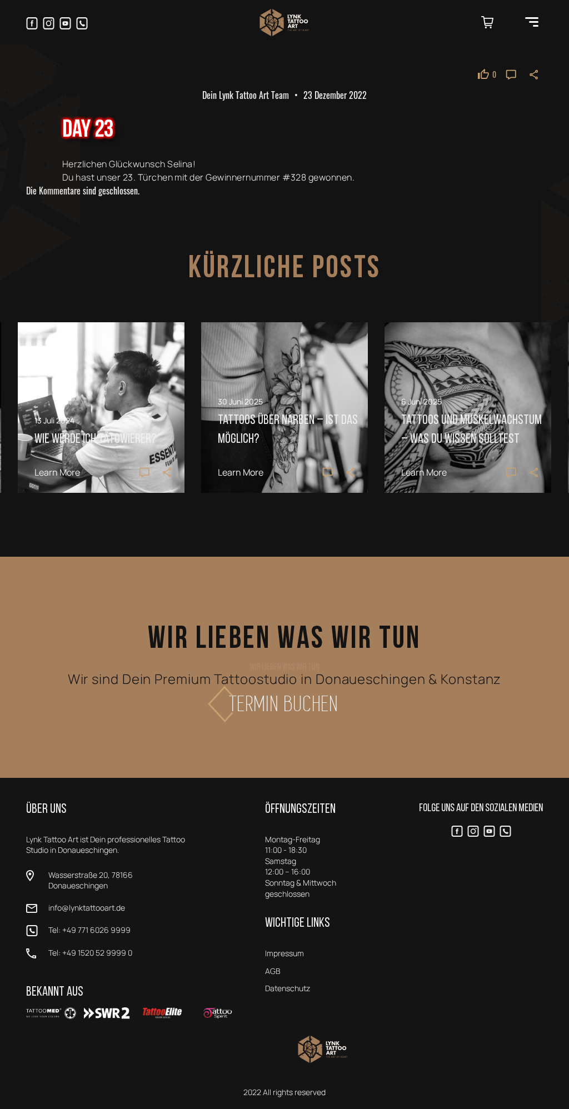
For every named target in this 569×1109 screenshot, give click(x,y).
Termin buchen (285, 704)
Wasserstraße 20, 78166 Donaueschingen (90, 880)
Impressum (284, 953)
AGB (273, 971)
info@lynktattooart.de (86, 907)
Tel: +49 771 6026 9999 (89, 930)
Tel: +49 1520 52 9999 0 (90, 952)
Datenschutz (287, 988)
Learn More (57, 472)
